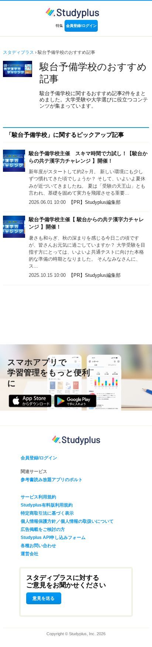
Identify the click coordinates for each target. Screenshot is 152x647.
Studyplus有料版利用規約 (47, 505)
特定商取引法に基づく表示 (47, 513)
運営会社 (29, 553)
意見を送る (43, 598)
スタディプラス (18, 52)
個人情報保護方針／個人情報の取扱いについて (67, 521)
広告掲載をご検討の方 (43, 529)
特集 (59, 26)
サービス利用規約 (38, 497)
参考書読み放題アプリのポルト (52, 479)
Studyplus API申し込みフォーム (53, 537)
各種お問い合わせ (38, 545)
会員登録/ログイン (81, 26)
